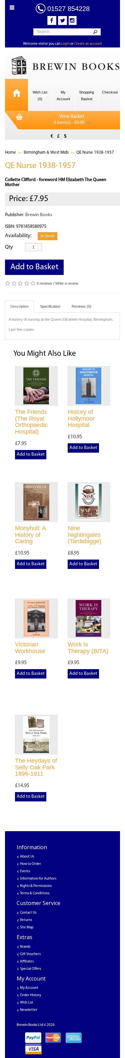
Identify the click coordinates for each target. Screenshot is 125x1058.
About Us (27, 857)
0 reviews (44, 283)
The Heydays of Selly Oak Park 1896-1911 (36, 767)
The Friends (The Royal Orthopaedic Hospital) (31, 422)
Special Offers (30, 969)
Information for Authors (38, 879)
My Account (29, 988)
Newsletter (28, 1010)
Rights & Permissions (36, 886)
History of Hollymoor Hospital (81, 419)
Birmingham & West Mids (46, 152)
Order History (30, 995)
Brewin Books (38, 214)
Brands (25, 947)
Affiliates (27, 961)
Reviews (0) (81, 306)
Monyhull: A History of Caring (30, 535)
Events (25, 871)
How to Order (30, 864)
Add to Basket (34, 267)
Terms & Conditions (34, 893)
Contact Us (28, 913)
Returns (26, 920)
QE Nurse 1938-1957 (95, 152)
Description (19, 306)
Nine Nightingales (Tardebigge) (84, 535)
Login (65, 44)
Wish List (26, 1003)
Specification (50, 306)
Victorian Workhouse (30, 647)
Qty (9, 247)
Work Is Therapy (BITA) (88, 647)
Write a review (66, 283)
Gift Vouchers (30, 954)
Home (10, 152)
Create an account (88, 44)
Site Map (26, 927)
